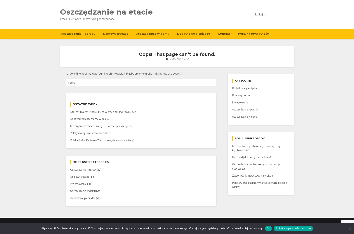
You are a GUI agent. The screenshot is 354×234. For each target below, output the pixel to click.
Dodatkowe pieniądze (193, 33)
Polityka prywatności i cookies (293, 228)
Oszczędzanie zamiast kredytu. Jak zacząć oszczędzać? (101, 126)
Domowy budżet (115, 33)
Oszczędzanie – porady (78, 33)
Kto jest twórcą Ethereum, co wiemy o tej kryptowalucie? (103, 112)
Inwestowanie (78, 184)
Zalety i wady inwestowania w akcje (90, 133)
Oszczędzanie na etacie (106, 11)
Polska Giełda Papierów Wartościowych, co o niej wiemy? (102, 140)
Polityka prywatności (253, 33)
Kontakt (224, 33)
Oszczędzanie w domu (152, 33)
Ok (268, 228)
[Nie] (349, 228)
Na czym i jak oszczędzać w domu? (89, 119)
